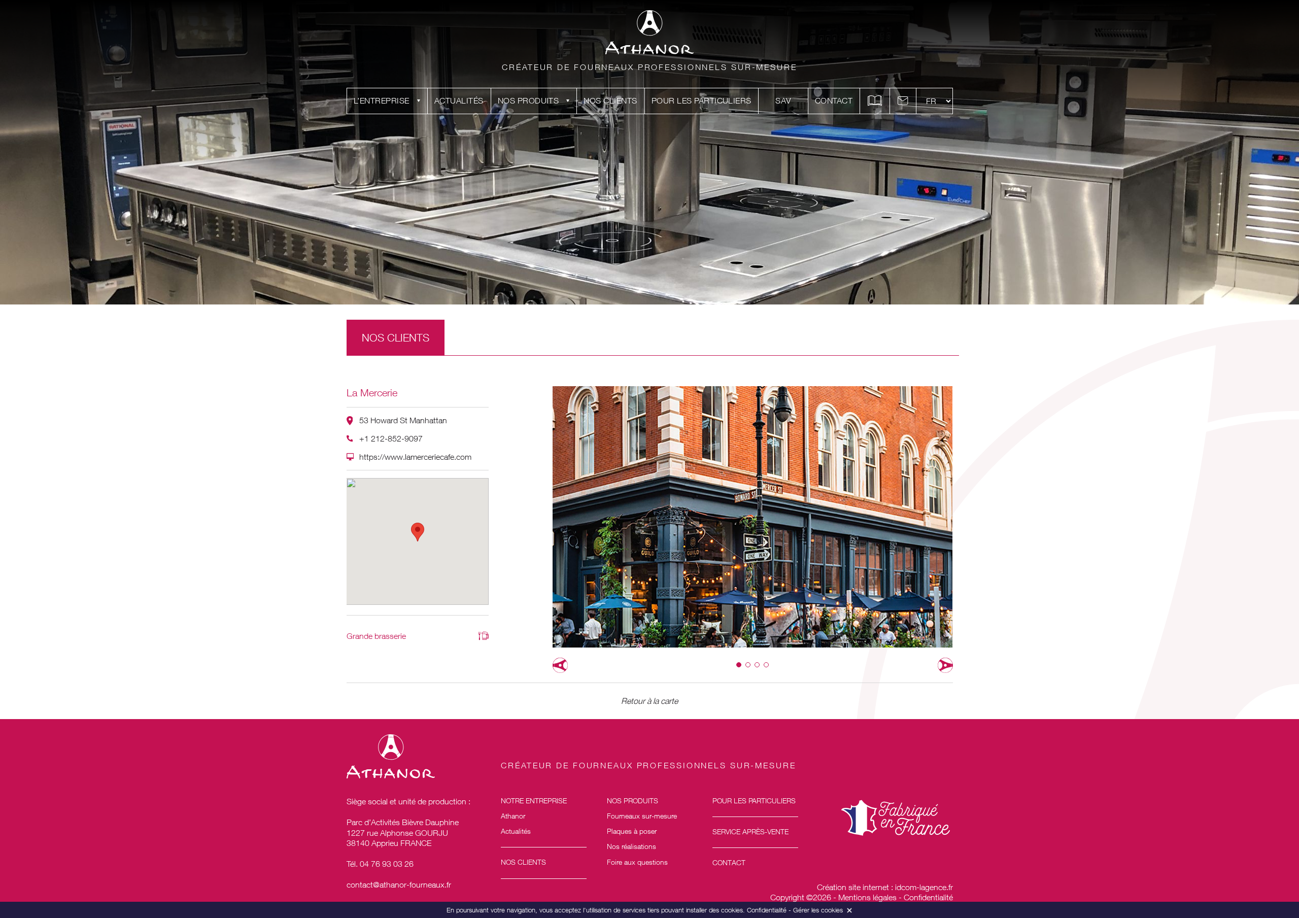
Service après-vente (750, 831)
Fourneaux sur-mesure (642, 815)
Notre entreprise (534, 800)
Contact (833, 100)
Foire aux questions (637, 862)
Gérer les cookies (818, 910)
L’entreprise (381, 100)
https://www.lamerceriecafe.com (415, 456)
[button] (738, 664)
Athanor (513, 815)
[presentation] (560, 665)
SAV (783, 100)
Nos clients (610, 100)
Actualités (459, 100)
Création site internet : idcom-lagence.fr (885, 887)
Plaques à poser (632, 831)
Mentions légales (867, 897)
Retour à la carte (649, 700)
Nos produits (528, 100)
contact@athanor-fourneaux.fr (399, 884)
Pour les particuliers (701, 100)
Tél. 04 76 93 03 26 (380, 863)
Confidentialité (928, 897)
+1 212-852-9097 (391, 438)
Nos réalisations (631, 846)
